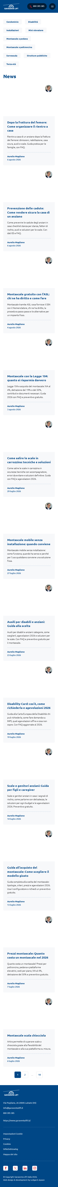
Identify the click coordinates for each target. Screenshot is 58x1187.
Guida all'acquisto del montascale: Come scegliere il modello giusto (28, 871)
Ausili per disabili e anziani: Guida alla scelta (26, 624)
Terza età (11, 64)
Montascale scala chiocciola (26, 1035)
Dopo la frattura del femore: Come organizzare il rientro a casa (27, 126)
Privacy (6, 1138)
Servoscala (11, 55)
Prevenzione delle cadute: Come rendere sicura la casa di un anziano (28, 212)
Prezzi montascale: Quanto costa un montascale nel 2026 (27, 955)
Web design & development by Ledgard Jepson (24, 1180)
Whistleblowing (10, 1149)
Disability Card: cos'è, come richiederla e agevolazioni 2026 (28, 705)
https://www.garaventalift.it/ (17, 1120)
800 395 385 (8, 1113)
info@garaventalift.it (13, 1107)
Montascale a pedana (17, 38)
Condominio (12, 21)
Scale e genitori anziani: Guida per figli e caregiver (28, 787)
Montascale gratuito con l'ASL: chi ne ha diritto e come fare (28, 296)
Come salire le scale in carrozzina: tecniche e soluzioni (29, 460)
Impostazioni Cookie (13, 1133)
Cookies (7, 1144)
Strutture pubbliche (37, 55)
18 (39, 1074)
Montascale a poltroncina (19, 47)
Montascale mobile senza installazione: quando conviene (28, 542)
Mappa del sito (10, 1154)
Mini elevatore (36, 30)
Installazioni (12, 30)
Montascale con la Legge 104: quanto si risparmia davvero (27, 378)
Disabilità (33, 21)
